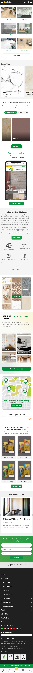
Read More (16, 238)
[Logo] (8, 2)
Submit (16, 558)
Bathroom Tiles (24, 35)
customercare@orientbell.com (14, 648)
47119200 (16, 646)
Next (32, 515)
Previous (1, 515)
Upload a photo (16, 203)
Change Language (6, 632)
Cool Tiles (8, 50)
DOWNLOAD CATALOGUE (18, 565)
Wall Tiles (24, 19)
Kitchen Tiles (8, 35)
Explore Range (16, 486)
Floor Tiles (8, 19)
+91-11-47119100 (8, 646)
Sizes (26, 112)
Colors (20, 112)
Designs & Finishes (11, 112)
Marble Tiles (24, 50)
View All (15, 146)
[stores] (23, 670)
